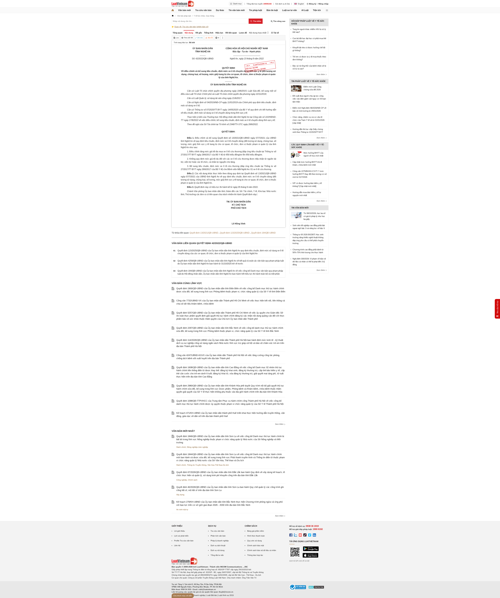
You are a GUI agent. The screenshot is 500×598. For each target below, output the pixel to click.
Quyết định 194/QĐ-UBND (263, 233)
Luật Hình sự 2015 (226, 595)
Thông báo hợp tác (255, 555)
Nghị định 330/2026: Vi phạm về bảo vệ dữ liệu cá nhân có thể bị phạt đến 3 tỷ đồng (309, 262)
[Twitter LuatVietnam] (309, 535)
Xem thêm (279, 424)
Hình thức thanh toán (256, 536)
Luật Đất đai (212, 595)
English (301, 4)
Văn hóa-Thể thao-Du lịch (218, 465)
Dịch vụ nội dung (217, 550)
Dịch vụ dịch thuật (218, 545)
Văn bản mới (184, 10)
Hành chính (181, 447)
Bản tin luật (272, 10)
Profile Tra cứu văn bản (183, 541)
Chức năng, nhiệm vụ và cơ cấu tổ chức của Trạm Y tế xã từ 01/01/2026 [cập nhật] (308, 120)
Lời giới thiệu (179, 531)
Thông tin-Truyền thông (196, 465)
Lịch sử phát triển (181, 536)
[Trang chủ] (173, 10)
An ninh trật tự (182, 509)
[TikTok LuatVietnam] (305, 535)
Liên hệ (177, 545)
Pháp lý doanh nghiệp (220, 541)
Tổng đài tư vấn (217, 555)
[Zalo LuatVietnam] (295, 535)
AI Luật (304, 10)
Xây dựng (180, 495)
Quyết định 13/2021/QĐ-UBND (204, 233)
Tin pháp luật (255, 10)
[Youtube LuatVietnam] (300, 535)
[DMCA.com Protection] (316, 588)
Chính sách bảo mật (255, 545)
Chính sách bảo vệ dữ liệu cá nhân (261, 550)
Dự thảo (220, 10)
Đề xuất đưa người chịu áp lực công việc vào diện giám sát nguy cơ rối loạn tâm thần (309, 99)
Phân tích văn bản (218, 536)
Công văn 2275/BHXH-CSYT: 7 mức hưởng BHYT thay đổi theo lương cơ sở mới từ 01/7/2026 (310, 174)
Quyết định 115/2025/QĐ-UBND (235, 233)
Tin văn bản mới (237, 10)
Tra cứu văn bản (203, 10)
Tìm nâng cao (279, 21)
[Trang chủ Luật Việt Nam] (183, 4)
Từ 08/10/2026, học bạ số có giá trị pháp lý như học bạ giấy (314, 216)
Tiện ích (317, 10)
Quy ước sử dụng (254, 541)
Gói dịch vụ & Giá (282, 4)
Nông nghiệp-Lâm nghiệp (197, 447)
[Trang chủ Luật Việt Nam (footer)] (185, 564)
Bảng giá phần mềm (255, 531)
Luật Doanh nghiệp (197, 595)
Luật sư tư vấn (289, 10)
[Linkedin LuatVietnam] (314, 535)
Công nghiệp (181, 480)
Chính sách (192, 480)
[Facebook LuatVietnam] (290, 535)
